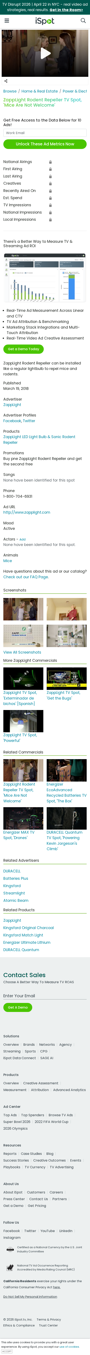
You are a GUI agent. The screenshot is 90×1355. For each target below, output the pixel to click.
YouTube (48, 1230)
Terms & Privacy (49, 1319)
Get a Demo (13, 1205)
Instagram (12, 1237)
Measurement (15, 1089)
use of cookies (69, 1346)
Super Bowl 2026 (16, 1121)
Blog (49, 1153)
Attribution (40, 1089)
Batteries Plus (15, 878)
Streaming (12, 1051)
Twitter (29, 420)
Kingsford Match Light (23, 935)
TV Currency (35, 1167)
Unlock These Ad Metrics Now (45, 144)
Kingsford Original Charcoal (28, 927)
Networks (47, 1044)
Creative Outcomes (49, 1160)
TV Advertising (61, 1167)
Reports (10, 1153)
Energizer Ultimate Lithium (26, 942)
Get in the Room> (66, 9)
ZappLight (12, 404)
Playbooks (11, 1167)
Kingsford (12, 885)
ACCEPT (7, 1351)
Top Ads (10, 1115)
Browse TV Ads (61, 1115)
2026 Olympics (15, 1128)
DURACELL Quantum (21, 949)
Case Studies (31, 1153)
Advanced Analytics (69, 1089)
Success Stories (16, 1160)
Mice (7, 560)
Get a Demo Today (23, 349)
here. (56, 1287)
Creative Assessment (40, 1083)
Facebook (12, 420)
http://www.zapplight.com (26, 512)
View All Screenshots (22, 652)
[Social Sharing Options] (6, 81)
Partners (59, 1199)
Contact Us (38, 1199)
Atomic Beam (15, 900)
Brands (29, 1044)
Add (22, 539)
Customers (36, 1192)
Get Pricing (37, 1205)
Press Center (14, 1199)
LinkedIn (65, 1230)
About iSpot (13, 1192)
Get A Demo (18, 1007)
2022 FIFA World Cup (51, 1121)
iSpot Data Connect (19, 1058)
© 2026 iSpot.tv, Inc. (17, 1319)
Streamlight (14, 893)
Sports (30, 1051)
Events (75, 1160)
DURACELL (12, 871)
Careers (56, 1192)
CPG (44, 1051)
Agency (65, 1044)
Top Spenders (32, 1115)
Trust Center (48, 1325)
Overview (11, 1044)
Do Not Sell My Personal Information (30, 1297)
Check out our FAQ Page (25, 577)
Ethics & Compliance (19, 1325)
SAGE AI (46, 1058)
